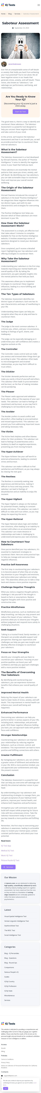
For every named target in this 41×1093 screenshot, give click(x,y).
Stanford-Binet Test (11, 926)
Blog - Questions (10, 958)
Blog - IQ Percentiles (11, 953)
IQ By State (8, 991)
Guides (6, 977)
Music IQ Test (6, 855)
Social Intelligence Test (12, 935)
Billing (3, 1051)
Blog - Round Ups (10, 963)
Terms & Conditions (7, 1059)
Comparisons (9, 967)
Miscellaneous (9, 995)
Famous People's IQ (11, 972)
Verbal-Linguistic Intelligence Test (16, 921)
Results (3, 1048)
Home (3, 14)
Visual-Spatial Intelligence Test (15, 916)
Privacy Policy (5, 1062)
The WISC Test (9, 930)
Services (17, 14)
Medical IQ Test (7, 850)
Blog (10, 14)
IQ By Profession (10, 986)
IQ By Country (9, 981)
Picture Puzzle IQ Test (10, 860)
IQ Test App (6, 846)
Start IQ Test (20, 111)
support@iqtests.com (10, 1076)
